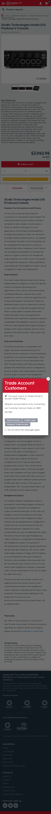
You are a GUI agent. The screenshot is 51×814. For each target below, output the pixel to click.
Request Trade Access (17, 424)
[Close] (48, 379)
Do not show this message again (24, 430)
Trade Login (29, 420)
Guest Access (13, 420)
